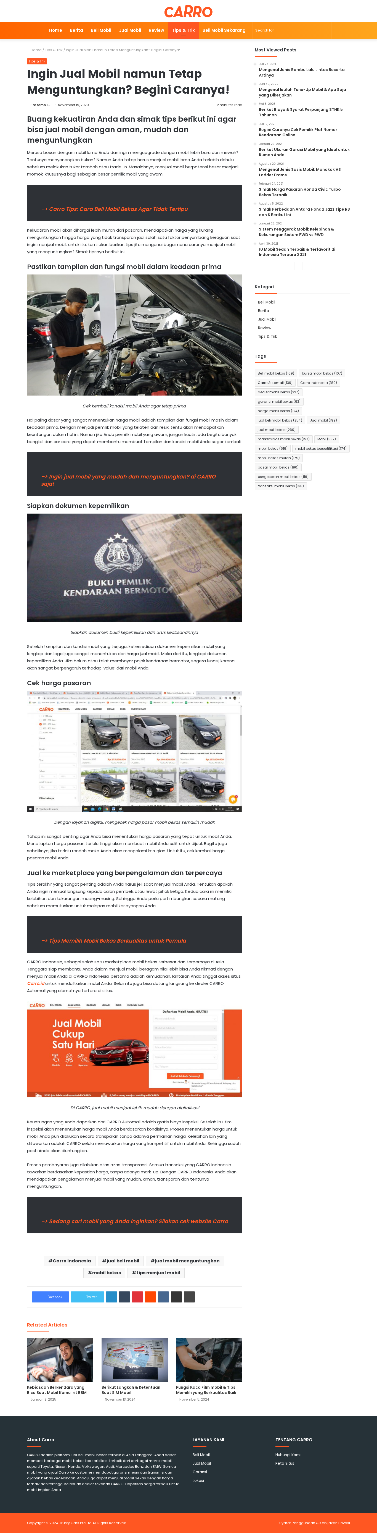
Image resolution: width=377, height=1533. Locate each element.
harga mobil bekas (278, 411)
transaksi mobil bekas (281, 486)
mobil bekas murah (279, 458)
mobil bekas (106, 1273)
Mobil (326, 439)
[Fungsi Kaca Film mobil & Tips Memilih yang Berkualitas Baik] (209, 1360)
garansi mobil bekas (279, 401)
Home (55, 30)
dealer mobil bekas (278, 392)
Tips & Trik (183, 30)
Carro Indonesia (72, 1261)
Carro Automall (275, 382)
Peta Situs (284, 1463)
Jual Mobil (130, 30)
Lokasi (198, 1480)
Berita (76, 30)
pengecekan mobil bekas (283, 476)
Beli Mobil (101, 30)
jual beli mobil (123, 1261)
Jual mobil (323, 420)
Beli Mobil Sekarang (224, 30)
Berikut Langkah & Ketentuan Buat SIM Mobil (131, 1390)
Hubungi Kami (288, 1455)
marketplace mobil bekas (284, 439)
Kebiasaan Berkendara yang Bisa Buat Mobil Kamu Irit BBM (57, 1390)
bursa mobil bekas (322, 373)
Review (156, 30)
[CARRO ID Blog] (188, 11)
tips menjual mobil (158, 1273)
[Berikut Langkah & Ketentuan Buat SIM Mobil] (135, 1360)
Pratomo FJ (40, 105)
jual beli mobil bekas (280, 420)
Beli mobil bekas (276, 373)
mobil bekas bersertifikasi (321, 448)
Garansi (200, 1472)
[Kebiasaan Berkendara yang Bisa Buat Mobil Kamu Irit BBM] (60, 1360)
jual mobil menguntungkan (187, 1261)
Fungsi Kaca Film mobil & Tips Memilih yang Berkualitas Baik (206, 1390)
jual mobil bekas (277, 429)
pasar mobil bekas (278, 467)
